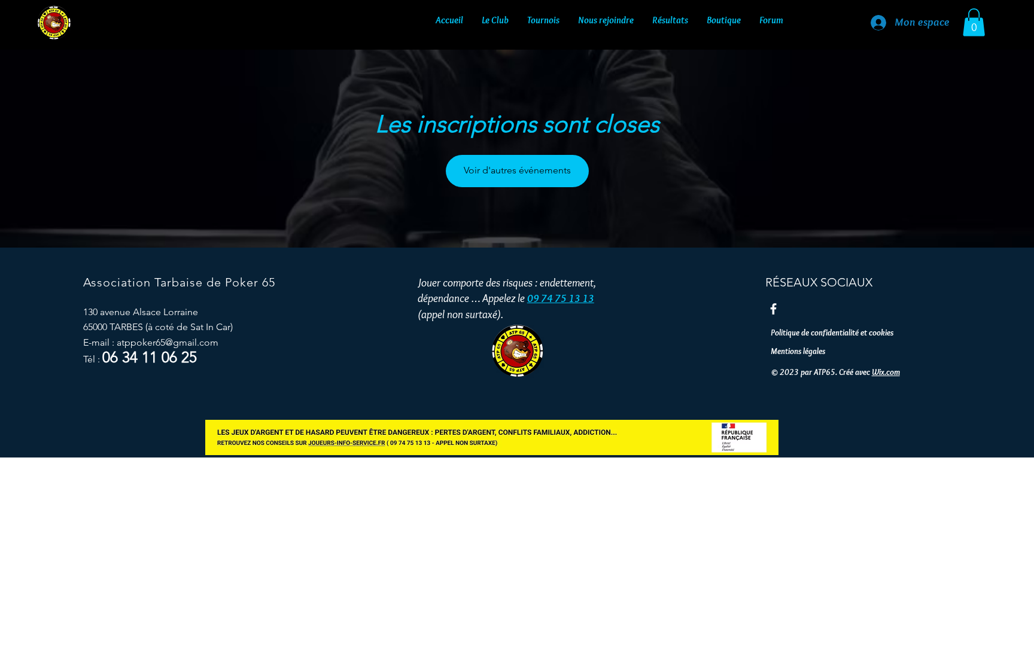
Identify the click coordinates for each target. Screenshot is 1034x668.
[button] (495, 17)
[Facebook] (773, 308)
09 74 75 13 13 (560, 298)
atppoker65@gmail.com (167, 342)
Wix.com (886, 372)
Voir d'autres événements (517, 170)
